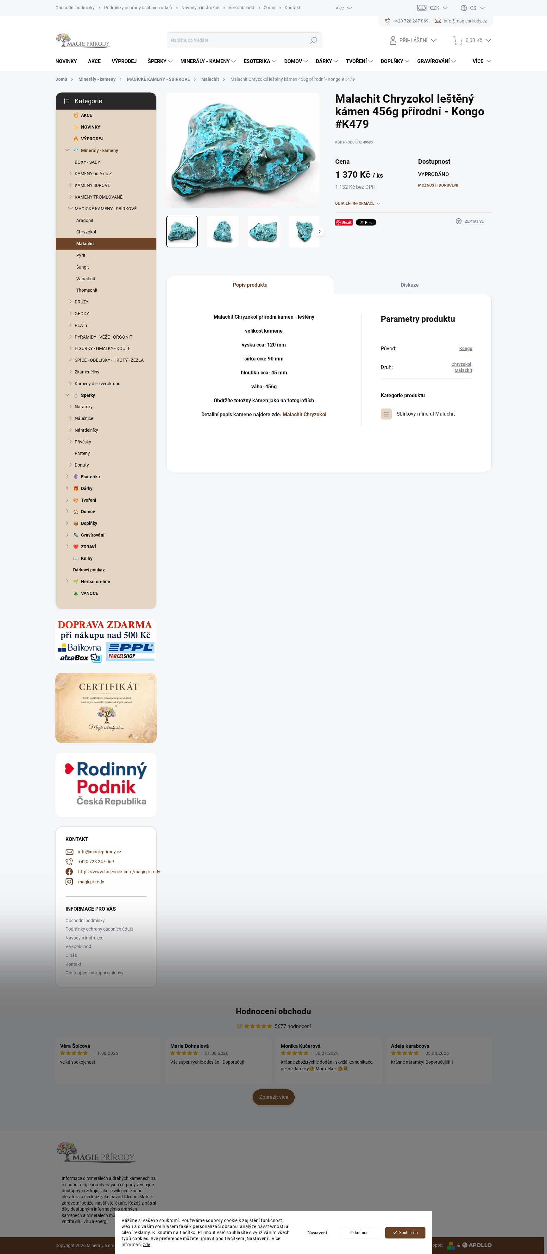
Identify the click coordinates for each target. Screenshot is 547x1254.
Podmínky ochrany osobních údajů (138, 7)
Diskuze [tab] (410, 285)
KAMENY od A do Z (93, 173)
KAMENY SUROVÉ (92, 185)
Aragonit (84, 220)
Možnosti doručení (438, 185)
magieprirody (91, 881)
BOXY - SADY (87, 162)
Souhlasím (408, 1232)
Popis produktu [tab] (250, 285)
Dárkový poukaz (89, 569)
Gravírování (92, 535)
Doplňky (89, 523)
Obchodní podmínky (75, 7)
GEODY (82, 313)
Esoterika (90, 476)
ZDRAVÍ (88, 546)
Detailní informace (354, 203)
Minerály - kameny (99, 150)
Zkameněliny (87, 371)
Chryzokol (86, 231)
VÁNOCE (89, 593)
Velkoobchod (241, 7)
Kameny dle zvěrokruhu (98, 383)
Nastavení (317, 1232)
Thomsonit (86, 290)
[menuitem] (68, 61)
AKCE (86, 115)
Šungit (82, 267)
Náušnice (84, 418)
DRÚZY (81, 301)
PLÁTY (81, 325)
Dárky (86, 488)
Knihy (86, 558)
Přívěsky (83, 441)
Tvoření (88, 500)
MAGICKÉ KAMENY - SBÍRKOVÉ (106, 208)
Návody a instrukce (200, 7)
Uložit (346, 222)
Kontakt (292, 7)
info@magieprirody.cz (99, 851)
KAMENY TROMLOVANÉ (99, 197)
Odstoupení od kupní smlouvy (94, 972)
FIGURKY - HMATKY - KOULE (102, 348)
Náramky (84, 406)
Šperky (88, 395)
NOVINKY (90, 127)
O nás (269, 7)
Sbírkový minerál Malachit (426, 414)
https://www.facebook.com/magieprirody (119, 871)
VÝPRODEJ (92, 138)
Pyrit (80, 255)
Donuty (82, 465)
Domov (88, 511)
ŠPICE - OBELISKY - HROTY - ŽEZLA (109, 360)
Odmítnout (360, 1232)
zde (146, 1244)
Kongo (465, 348)
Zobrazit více (273, 1097)
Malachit (85, 243)
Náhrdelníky (86, 430)
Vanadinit (85, 278)
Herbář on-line (95, 581)
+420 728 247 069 (96, 861)
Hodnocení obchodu (273, 1011)
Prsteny (82, 453)
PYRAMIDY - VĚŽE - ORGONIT (103, 337)
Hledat (313, 40)
